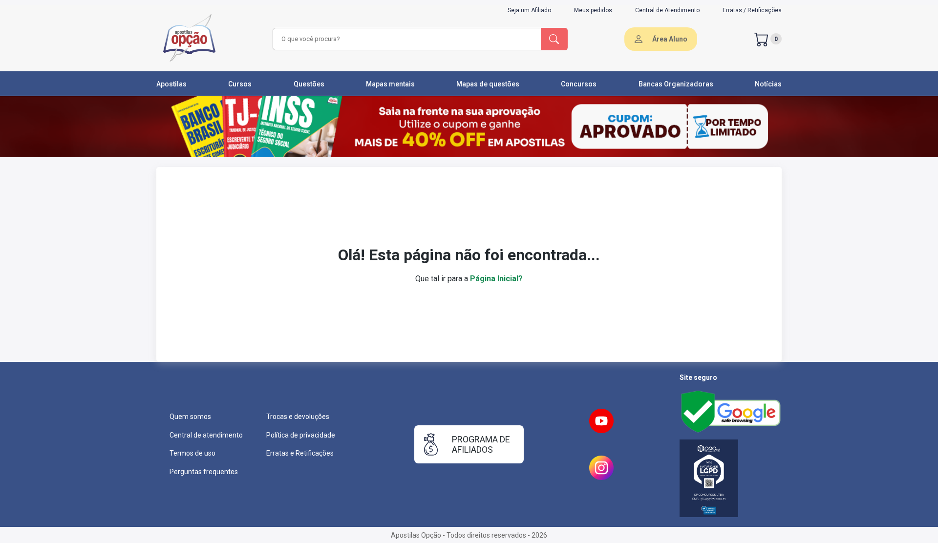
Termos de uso (192, 453)
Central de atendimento (206, 435)
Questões (309, 84)
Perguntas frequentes (204, 472)
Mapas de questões (487, 84)
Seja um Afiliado (529, 10)
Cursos (240, 84)
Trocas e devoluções (297, 416)
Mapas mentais (390, 84)
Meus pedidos (593, 10)
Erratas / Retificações (752, 10)
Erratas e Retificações (300, 453)
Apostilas (171, 84)
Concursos (579, 84)
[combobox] (405, 39)
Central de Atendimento (667, 10)
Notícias (768, 84)
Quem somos (190, 416)
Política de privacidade (300, 435)
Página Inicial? (496, 278)
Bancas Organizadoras (676, 84)
